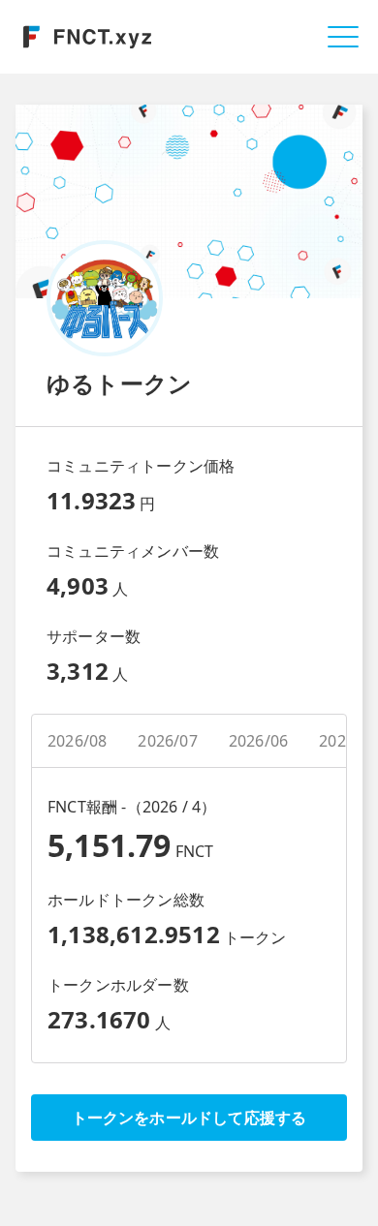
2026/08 (77, 740)
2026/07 (167, 740)
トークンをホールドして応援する (189, 1117)
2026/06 (258, 740)
